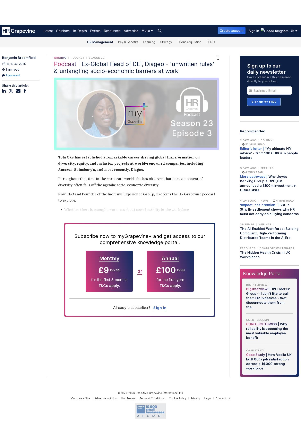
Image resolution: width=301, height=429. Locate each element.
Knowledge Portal (262, 273)
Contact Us (223, 398)
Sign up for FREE (263, 101)
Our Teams (128, 398)
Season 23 (96, 57)
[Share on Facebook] (25, 91)
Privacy (195, 398)
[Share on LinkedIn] (4, 91)
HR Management (100, 42)
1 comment (13, 75)
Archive (60, 57)
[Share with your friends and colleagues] (18, 91)
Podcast (77, 57)
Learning (149, 42)
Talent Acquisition (189, 42)
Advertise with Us (105, 398)
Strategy (166, 42)
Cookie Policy (177, 398)
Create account (231, 31)
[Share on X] (11, 91)
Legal (207, 398)
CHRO (211, 42)
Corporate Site (80, 398)
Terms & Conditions (152, 398)
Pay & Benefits (128, 42)
